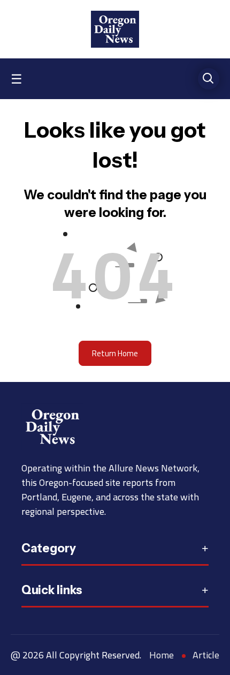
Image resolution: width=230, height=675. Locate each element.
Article (206, 655)
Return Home (115, 353)
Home (161, 655)
